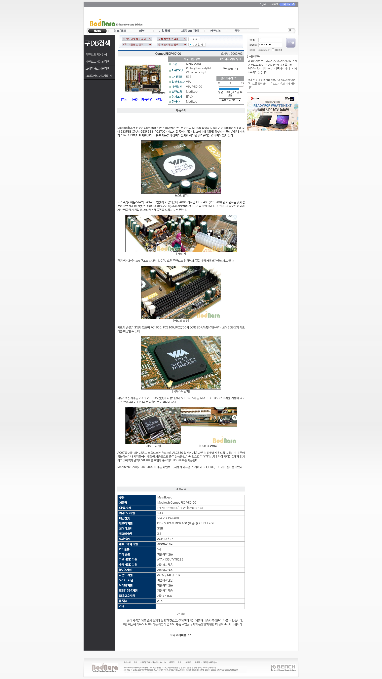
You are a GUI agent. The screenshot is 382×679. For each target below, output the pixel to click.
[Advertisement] (214, 18)
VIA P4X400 (194, 86)
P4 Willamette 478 (191, 508)
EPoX (189, 96)
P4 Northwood (196, 68)
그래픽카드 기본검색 (97, 68)
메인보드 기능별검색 (97, 61)
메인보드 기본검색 (96, 54)
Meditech (192, 91)
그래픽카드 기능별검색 (99, 76)
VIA (188, 82)
